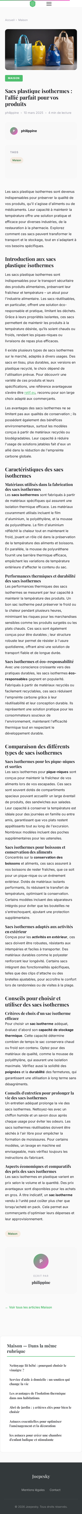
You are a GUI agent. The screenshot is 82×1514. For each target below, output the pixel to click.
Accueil (10, 20)
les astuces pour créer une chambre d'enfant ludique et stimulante (35, 1437)
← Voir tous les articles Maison (28, 1307)
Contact (55, 1490)
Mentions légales (33, 1490)
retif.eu (29, 392)
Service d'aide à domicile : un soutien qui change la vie (39, 1381)
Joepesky (41, 1476)
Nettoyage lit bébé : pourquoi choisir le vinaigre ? (37, 1367)
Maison (23, 20)
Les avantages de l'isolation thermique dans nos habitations (37, 1395)
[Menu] (49, 3)
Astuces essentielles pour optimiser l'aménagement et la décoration (35, 1423)
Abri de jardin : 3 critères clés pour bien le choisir (40, 1409)
